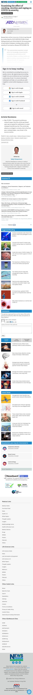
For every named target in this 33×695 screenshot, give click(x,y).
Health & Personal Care (8, 527)
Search (4, 593)
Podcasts (4, 540)
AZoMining (5, 638)
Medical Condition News (7, 138)
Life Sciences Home (7, 551)
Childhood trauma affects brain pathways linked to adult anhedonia (21, 344)
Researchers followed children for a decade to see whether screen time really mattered (21, 434)
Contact (4, 604)
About (3, 588)
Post (3, 335)
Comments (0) (4, 142)
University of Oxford (18, 37)
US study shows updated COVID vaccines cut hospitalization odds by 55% (21, 292)
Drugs (3, 532)
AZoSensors (5, 636)
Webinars (4, 569)
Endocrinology (12, 462)
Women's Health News (20, 138)
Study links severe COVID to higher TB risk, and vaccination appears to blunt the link (22, 254)
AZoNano (4, 625)
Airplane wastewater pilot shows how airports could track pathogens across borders (22, 234)
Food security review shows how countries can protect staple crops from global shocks (21, 283)
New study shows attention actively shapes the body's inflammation (21, 353)
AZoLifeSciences (6, 646)
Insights (4, 521)
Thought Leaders (6, 519)
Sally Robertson (16, 159)
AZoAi (3, 649)
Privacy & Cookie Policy (8, 609)
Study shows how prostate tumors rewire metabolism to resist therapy (21, 381)
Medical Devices (6, 529)
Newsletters (5, 596)
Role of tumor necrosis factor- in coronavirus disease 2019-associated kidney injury (14, 216)
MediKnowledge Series (8, 524)
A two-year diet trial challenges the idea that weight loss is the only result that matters (21, 425)
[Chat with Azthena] (29, 692)
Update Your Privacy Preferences (16, 678)
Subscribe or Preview (13, 448)
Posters (4, 537)
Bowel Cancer (11, 454)
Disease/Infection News (7, 140)
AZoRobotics (5, 633)
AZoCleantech (5, 628)
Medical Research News (24, 136)
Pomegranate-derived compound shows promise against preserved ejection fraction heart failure (21, 364)
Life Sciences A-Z (6, 559)
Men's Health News (11, 136)
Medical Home (6, 506)
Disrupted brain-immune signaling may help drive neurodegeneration (21, 405)
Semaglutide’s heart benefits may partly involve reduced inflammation (21, 396)
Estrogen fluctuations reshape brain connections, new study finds (21, 372)
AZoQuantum (5, 641)
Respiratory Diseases (13, 446)
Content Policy (5, 612)
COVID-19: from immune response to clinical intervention (14, 199)
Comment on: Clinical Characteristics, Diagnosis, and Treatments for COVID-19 (16, 187)
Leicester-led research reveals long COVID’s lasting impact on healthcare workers (21, 244)
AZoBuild (4, 644)
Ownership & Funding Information (11, 614)
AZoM (3, 623)
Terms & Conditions (7, 607)
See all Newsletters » (7, 469)
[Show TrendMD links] (31, 224)
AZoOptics (4, 631)
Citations (5, 178)
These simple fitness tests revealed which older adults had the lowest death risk (21, 415)
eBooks (4, 535)
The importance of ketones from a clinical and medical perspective (21, 262)
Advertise (4, 601)
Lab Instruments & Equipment (10, 556)
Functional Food (6, 508)
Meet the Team (6, 591)
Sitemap (4, 599)
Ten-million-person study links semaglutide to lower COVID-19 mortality (20, 273)
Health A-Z (5, 513)
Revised (9, 33)
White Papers (5, 516)
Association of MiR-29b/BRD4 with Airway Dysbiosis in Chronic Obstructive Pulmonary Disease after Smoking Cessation (15, 210)
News (3, 511)
